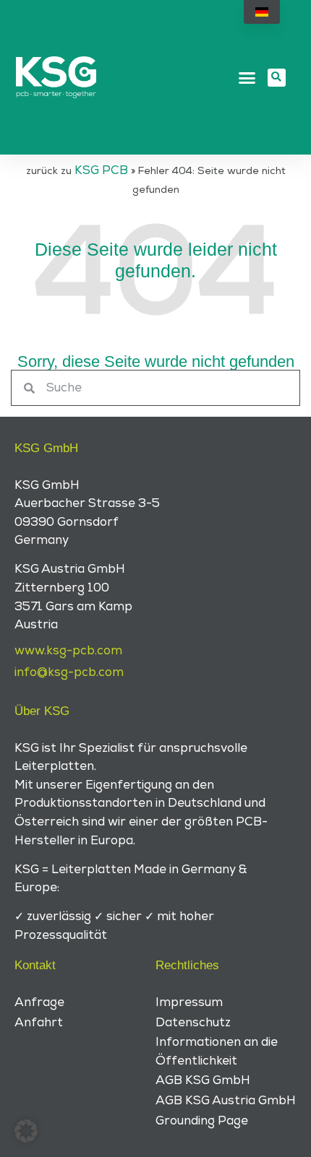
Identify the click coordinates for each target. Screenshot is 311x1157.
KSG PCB (101, 170)
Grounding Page (202, 1121)
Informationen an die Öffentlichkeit (217, 1051)
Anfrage (39, 1002)
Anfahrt (38, 1022)
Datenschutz (193, 1022)
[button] (246, 77)
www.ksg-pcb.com (68, 651)
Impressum (189, 1002)
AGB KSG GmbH (203, 1080)
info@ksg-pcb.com (69, 672)
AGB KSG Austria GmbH (226, 1100)
